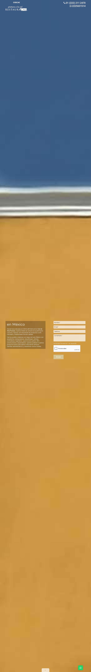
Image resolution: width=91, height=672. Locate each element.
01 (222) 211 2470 (75, 3)
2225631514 (78, 6)
